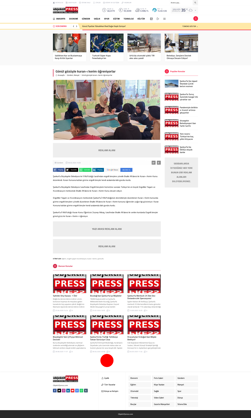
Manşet (76, 75)
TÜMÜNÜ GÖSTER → (190, 26)
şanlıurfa (101, 258)
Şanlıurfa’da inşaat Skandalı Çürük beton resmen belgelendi (188, 85)
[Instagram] (63, 390)
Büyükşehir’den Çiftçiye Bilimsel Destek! (68, 338)
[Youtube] (72, 390)
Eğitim (64, 258)
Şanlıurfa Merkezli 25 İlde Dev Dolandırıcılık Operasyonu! (141, 297)
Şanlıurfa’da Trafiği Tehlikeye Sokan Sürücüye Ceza (104, 338)
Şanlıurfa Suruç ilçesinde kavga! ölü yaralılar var (189, 97)
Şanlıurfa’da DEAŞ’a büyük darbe (186, 150)
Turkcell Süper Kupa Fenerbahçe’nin (101, 56)
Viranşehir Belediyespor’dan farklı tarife (188, 123)
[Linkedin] (68, 390)
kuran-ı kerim (92, 258)
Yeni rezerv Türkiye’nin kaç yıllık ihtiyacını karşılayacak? (186, 137)
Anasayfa (61, 75)
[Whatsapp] (81, 390)
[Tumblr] (86, 390)
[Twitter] (59, 390)
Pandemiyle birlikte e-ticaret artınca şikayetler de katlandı (189, 111)
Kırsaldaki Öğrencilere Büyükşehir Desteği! (99, 26)
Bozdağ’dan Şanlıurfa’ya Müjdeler (106, 296)
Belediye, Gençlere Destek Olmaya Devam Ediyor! (179, 56)
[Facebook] (55, 390)
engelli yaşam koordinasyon (77, 258)
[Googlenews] (77, 390)
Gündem (70, 75)
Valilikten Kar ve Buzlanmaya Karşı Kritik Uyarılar (68, 56)
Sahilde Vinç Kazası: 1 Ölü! (65, 296)
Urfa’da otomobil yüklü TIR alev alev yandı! (142, 56)
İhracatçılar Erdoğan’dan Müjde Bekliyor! (141, 338)
